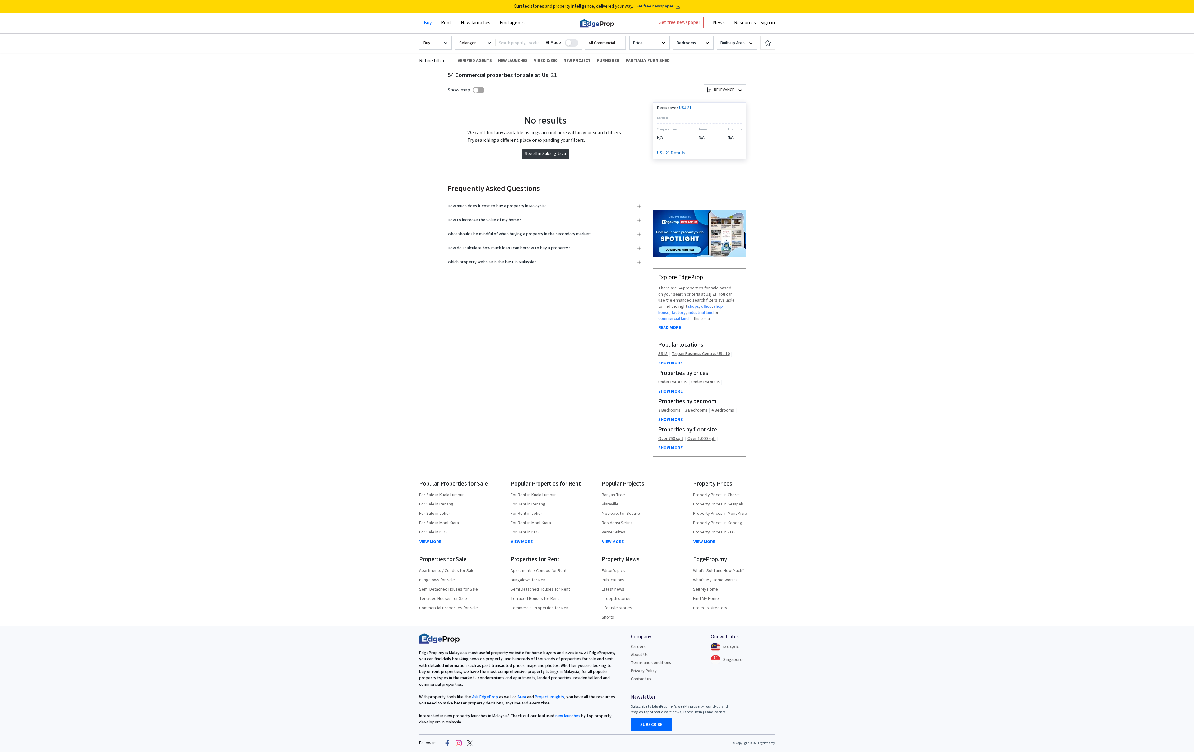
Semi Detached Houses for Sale (448, 589)
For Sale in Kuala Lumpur (441, 495)
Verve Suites (613, 532)
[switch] (478, 90)
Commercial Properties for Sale (448, 608)
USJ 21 (685, 108)
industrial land (701, 313)
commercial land (673, 319)
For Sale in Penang (436, 504)
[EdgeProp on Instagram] (459, 743)
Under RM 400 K (705, 382)
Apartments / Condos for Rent (539, 571)
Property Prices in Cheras (717, 495)
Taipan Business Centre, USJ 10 (701, 354)
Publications (613, 580)
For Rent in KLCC (526, 532)
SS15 (663, 354)
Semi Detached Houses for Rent (540, 589)
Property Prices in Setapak (718, 504)
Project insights (549, 697)
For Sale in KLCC (434, 532)
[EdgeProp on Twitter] (470, 743)
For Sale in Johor (434, 513)
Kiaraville (610, 504)
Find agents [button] (512, 22)
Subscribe (651, 725)
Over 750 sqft (670, 439)
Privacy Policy (644, 671)
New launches (475, 22)
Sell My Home (705, 589)
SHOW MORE (670, 363)
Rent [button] (446, 22)
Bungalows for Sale (437, 580)
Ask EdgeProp (485, 697)
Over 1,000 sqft (701, 439)
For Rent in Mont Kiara (531, 523)
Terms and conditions (651, 663)
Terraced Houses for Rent (535, 599)
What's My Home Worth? (715, 580)
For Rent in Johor (526, 513)
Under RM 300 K (672, 382)
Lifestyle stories (617, 608)
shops (693, 306)
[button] (605, 43)
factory (679, 313)
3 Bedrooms (696, 410)
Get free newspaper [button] (679, 22)
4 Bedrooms (722, 410)
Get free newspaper (654, 6)
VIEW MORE (430, 542)
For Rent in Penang (528, 504)
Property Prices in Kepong (717, 523)
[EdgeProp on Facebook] (447, 743)
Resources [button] (745, 22)
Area (521, 697)
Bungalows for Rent (529, 580)
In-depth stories (617, 599)
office (706, 306)
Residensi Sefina (617, 523)
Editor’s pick (613, 571)
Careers (638, 647)
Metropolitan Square (621, 513)
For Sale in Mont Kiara (439, 523)
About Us (639, 655)
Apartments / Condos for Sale (446, 571)
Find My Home (706, 599)
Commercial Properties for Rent (540, 608)
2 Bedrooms (669, 410)
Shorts (608, 617)
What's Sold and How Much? (718, 571)
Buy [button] (428, 22)
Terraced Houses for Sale (443, 599)
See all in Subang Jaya (545, 153)
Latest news (613, 589)
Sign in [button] (768, 22)
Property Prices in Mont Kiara (720, 513)
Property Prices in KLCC (715, 532)
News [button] (719, 22)
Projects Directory (710, 608)
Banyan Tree (613, 495)
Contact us (641, 679)
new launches (567, 716)
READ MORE (669, 327)
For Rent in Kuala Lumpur (533, 495)
